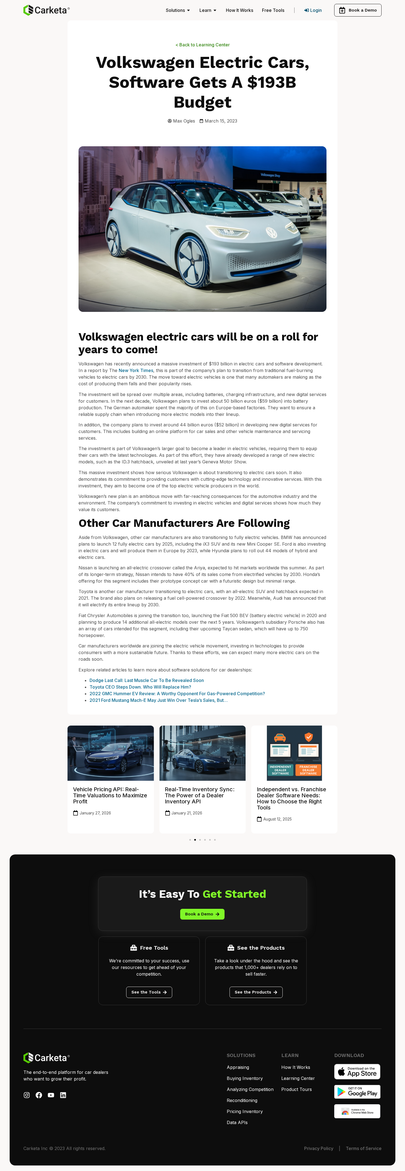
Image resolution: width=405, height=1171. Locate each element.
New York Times (136, 370)
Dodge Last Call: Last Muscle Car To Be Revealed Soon (147, 680)
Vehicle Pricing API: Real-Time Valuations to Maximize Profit (110, 795)
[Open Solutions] (188, 10)
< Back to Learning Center (202, 44)
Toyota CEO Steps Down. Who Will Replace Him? (140, 687)
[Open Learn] (215, 10)
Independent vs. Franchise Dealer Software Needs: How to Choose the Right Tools (291, 798)
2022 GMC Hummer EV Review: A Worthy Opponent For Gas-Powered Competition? (177, 693)
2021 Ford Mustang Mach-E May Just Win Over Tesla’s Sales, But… (159, 700)
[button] (190, 840)
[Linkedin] (63, 1095)
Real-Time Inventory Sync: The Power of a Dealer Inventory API (199, 795)
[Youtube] (51, 1095)
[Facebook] (39, 1095)
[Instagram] (26, 1095)
